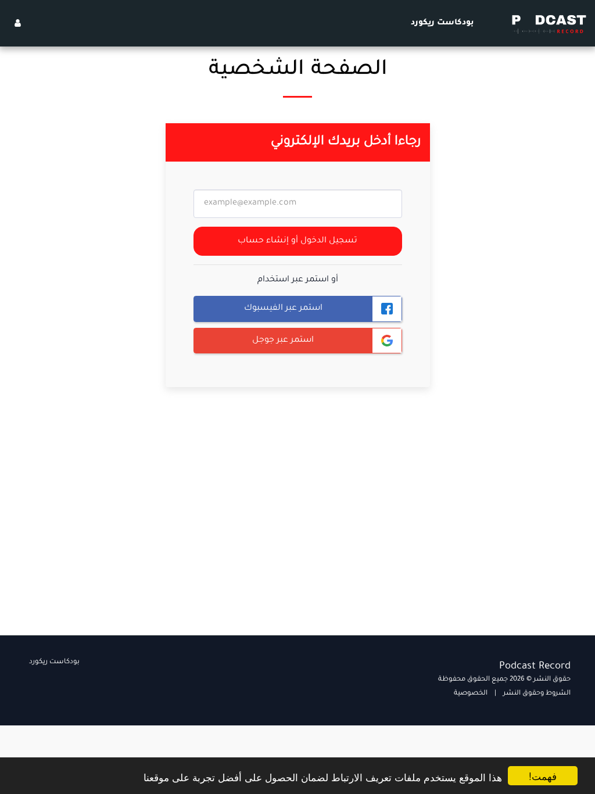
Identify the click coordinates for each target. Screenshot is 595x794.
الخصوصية (471, 694)
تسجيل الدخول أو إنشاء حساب (297, 241)
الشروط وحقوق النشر (537, 694)
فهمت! (543, 775)
